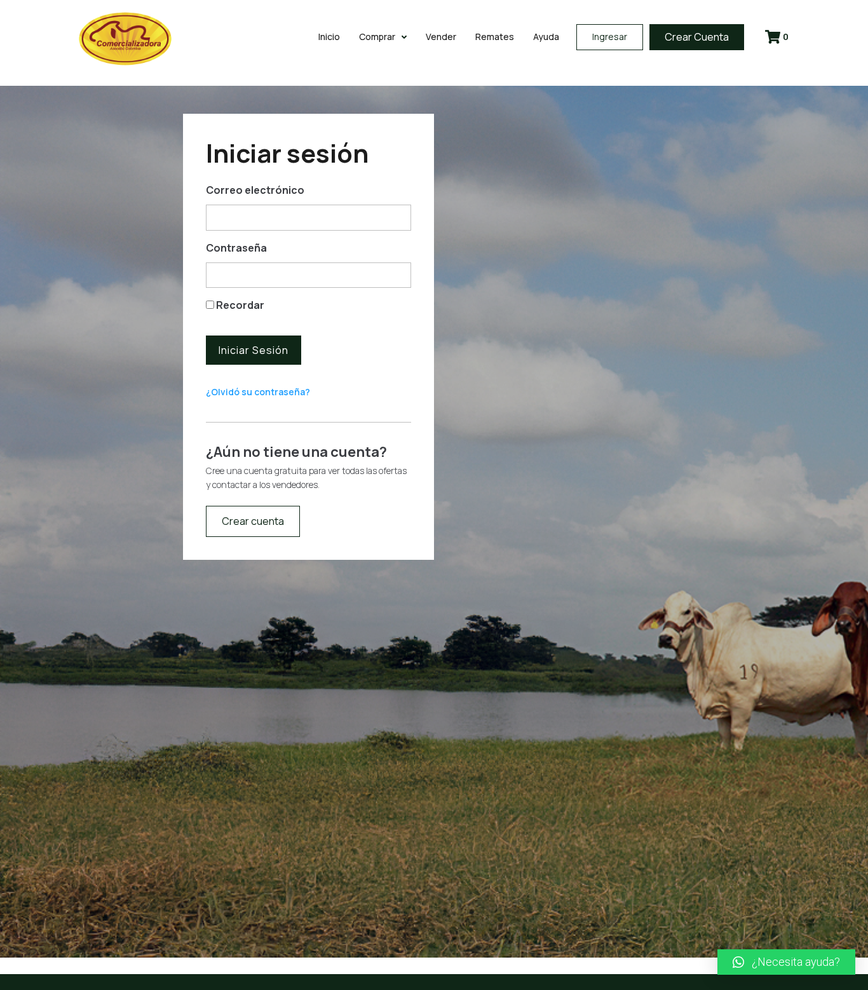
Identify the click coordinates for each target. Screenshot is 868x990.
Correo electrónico (255, 190)
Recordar (239, 305)
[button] (786, 962)
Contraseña (236, 248)
